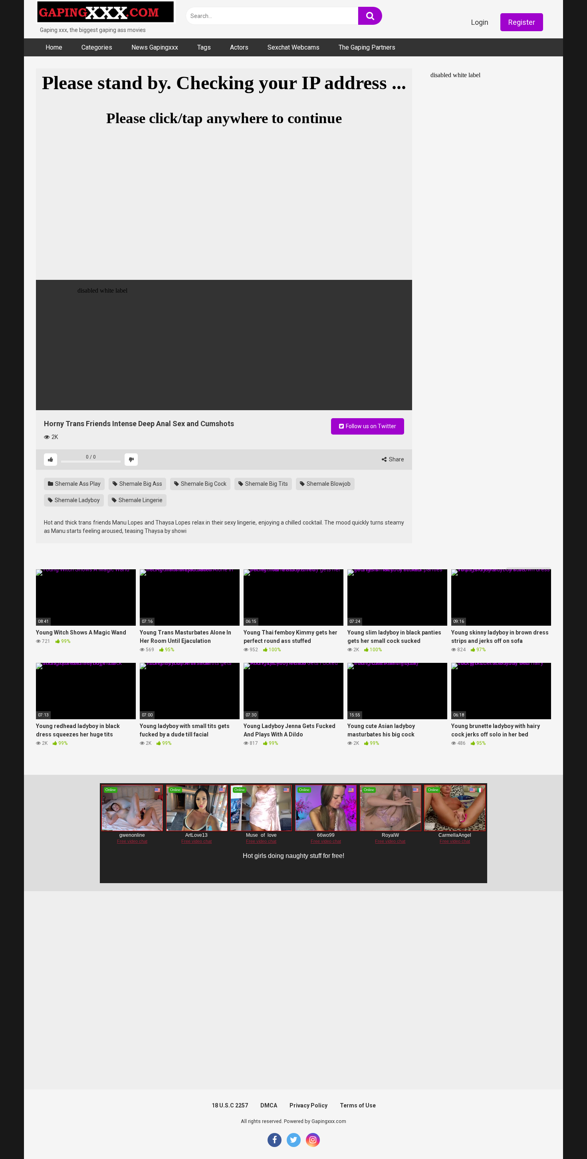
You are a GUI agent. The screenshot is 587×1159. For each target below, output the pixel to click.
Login (479, 22)
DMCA (268, 1105)
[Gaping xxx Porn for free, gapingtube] (106, 13)
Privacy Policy (308, 1105)
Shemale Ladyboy (77, 500)
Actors (239, 47)
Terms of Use (358, 1105)
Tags (204, 47)
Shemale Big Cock (203, 484)
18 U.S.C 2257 (230, 1105)
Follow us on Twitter (370, 426)
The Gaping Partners (367, 47)
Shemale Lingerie (140, 500)
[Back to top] (560, 1135)
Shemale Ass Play (77, 484)
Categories (96, 47)
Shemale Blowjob (328, 484)
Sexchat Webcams (293, 47)
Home (54, 47)
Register (521, 22)
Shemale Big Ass (140, 484)
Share (396, 459)
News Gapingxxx (154, 47)
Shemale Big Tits (266, 484)
